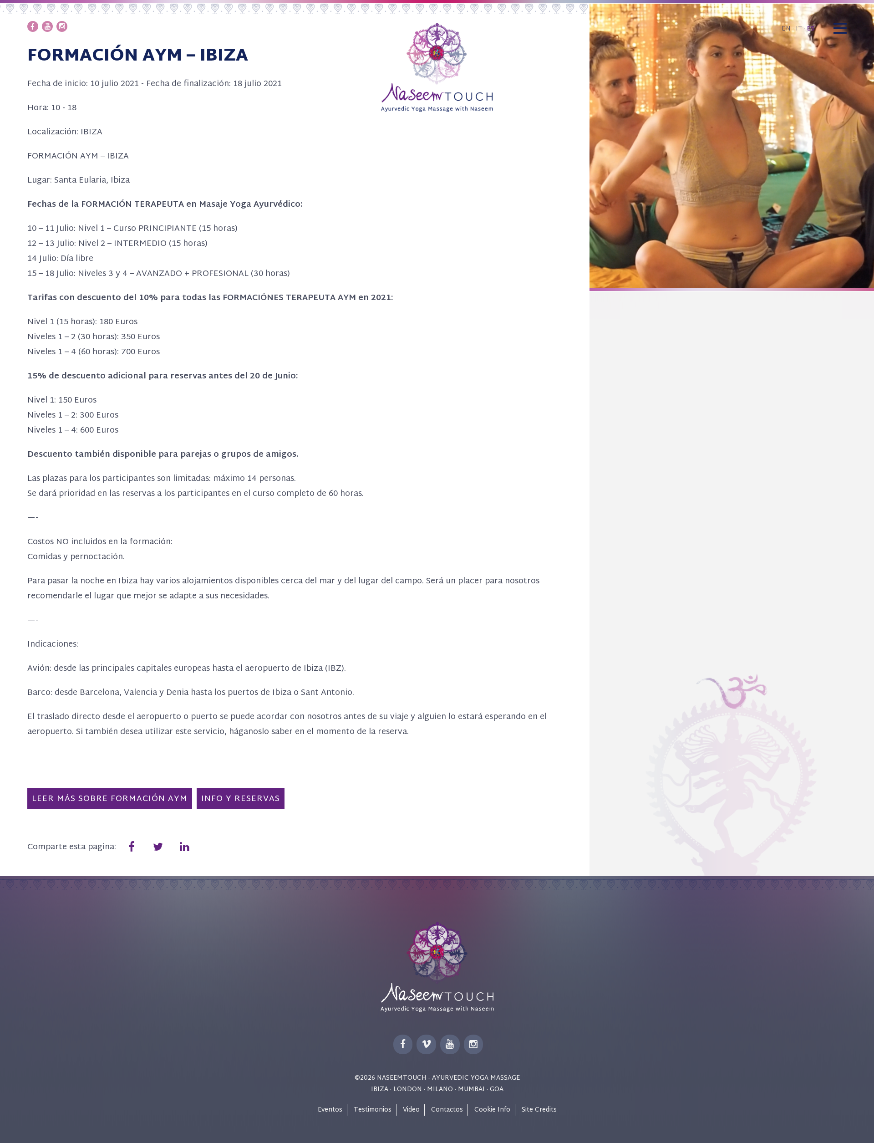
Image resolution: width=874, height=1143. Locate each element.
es (811, 29)
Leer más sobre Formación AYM (110, 798)
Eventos (330, 1110)
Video (411, 1110)
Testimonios (372, 1110)
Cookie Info (492, 1110)
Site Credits (539, 1110)
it (799, 29)
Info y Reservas (240, 798)
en (786, 29)
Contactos (447, 1110)
